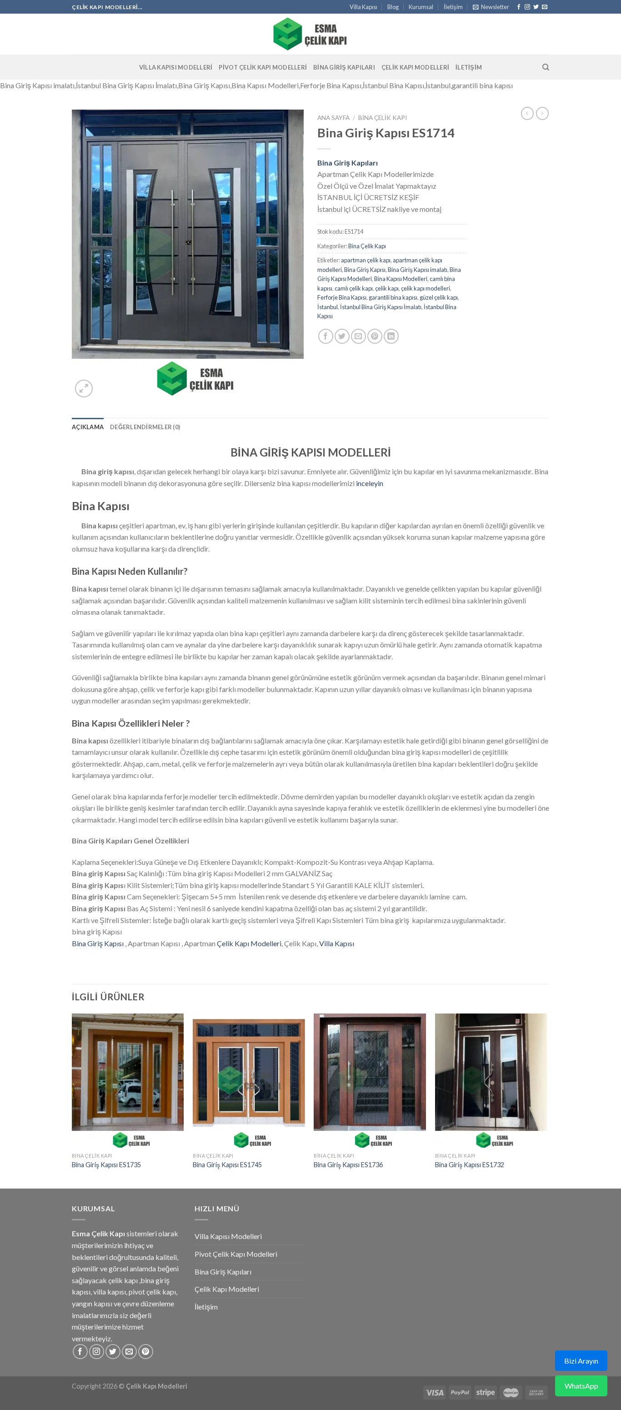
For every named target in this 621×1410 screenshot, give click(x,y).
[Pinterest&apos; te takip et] (145, 1351)
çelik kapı (387, 288)
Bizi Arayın (581, 1360)
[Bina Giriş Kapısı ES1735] (128, 1081)
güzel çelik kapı (439, 297)
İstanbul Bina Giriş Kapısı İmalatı (380, 307)
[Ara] (545, 67)
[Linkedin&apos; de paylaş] (391, 336)
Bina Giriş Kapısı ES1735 (106, 1165)
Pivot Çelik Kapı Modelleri (263, 67)
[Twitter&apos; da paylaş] (342, 336)
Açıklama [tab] (88, 427)
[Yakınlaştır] (84, 388)
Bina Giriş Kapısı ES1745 (227, 1165)
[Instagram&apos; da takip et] (527, 7)
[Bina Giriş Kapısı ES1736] (370, 1081)
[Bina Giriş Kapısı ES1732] (491, 1081)
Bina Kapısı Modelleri (400, 278)
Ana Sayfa (333, 117)
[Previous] (72, 1100)
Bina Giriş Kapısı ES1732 (469, 1165)
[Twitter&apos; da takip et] (536, 7)
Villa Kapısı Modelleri (176, 67)
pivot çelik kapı (152, 1291)
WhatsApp (581, 1385)
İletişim (453, 6)
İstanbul (327, 307)
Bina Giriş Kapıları (344, 67)
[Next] (546, 1100)
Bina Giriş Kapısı (365, 269)
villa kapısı (109, 1291)
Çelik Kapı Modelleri (415, 67)
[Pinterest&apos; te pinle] (374, 336)
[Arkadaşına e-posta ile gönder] (358, 336)
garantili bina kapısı (393, 297)
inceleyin (369, 483)
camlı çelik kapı (354, 288)
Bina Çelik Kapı (382, 117)
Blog (393, 6)
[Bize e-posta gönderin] (544, 7)
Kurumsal (421, 6)
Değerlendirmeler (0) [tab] (145, 427)
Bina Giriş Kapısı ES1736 (348, 1165)
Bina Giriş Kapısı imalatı (417, 269)
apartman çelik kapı (366, 260)
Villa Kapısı (363, 6)
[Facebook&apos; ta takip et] (518, 7)
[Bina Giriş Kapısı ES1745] (249, 1081)
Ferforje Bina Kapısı (341, 297)
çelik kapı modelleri (425, 288)
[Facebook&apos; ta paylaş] (325, 336)
